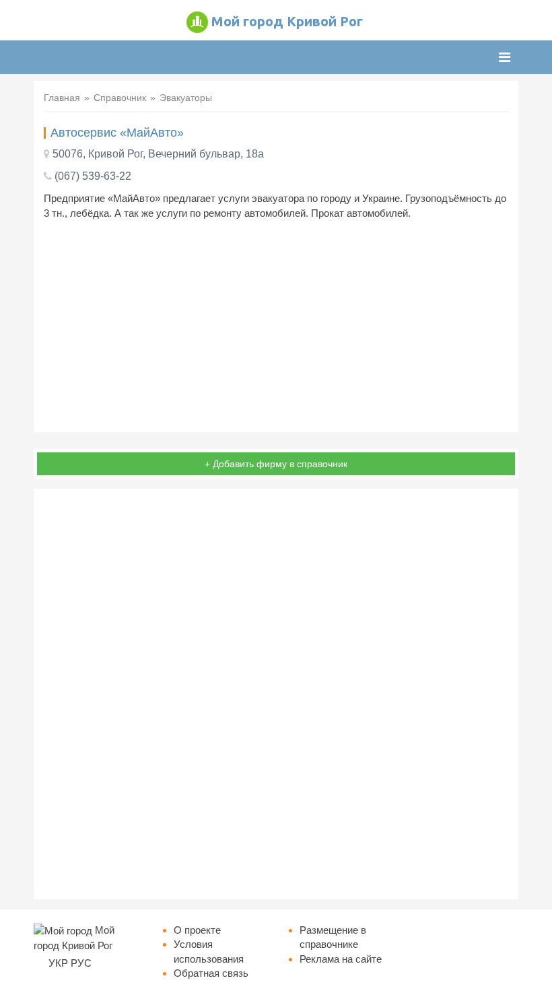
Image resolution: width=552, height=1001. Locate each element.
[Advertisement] (276, 328)
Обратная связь (211, 973)
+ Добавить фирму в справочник (276, 463)
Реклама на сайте (341, 959)
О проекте (197, 930)
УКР (58, 963)
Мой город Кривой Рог (287, 21)
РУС (81, 963)
